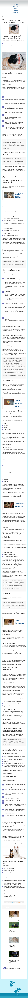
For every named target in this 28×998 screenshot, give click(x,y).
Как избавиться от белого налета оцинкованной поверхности (20, 506)
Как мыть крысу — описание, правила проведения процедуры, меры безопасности (14, 947)
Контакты (15, 12)
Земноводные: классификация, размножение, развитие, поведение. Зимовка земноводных (14, 933)
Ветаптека (15, 6)
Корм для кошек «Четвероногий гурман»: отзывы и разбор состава (14, 961)
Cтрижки (15, 10)
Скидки (15, 8)
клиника (15, 4)
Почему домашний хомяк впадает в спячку (20, 622)
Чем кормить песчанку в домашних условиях (19, 195)
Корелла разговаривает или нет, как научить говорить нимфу (20, 403)
